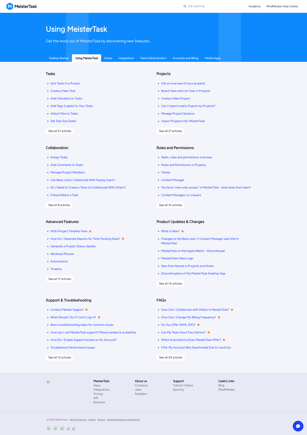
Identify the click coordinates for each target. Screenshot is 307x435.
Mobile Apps (213, 58)
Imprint (92, 419)
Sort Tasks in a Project (65, 83)
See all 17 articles (59, 279)
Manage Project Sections (178, 113)
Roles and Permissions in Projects (183, 165)
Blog (221, 385)
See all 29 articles (170, 357)
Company (141, 385)
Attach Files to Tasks (64, 113)
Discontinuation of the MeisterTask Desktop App (193, 273)
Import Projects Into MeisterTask (183, 121)
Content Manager (172, 180)
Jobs (138, 389)
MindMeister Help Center (282, 6)
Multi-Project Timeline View (68, 231)
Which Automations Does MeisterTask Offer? (191, 340)
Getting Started (59, 58)
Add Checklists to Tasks (66, 98)
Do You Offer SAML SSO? (178, 324)
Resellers (141, 394)
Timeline (55, 269)
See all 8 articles (59, 205)
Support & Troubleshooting (68, 300)
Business (99, 402)
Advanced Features (62, 221)
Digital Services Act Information (123, 419)
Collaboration (57, 147)
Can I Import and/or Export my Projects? (188, 106)
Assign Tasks (59, 157)
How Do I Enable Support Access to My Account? (83, 340)
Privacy (101, 419)
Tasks (50, 73)
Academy (255, 6)
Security (178, 389)
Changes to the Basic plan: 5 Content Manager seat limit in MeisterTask (200, 241)
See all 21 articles (59, 131)
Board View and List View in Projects (185, 91)
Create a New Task (62, 91)
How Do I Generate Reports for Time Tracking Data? (85, 239)
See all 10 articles (170, 205)
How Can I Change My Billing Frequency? (188, 317)
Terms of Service (78, 419)
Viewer (166, 172)
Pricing (98, 394)
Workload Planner (62, 254)
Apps (97, 385)
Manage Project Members (67, 172)
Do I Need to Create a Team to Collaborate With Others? (88, 187)
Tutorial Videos (183, 385)
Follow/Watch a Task (64, 195)
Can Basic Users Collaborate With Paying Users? (82, 180)
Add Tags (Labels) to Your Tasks (71, 106)
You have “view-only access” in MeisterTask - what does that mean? (206, 187)
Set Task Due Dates (63, 121)
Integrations (126, 58)
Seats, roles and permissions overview (186, 157)
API (95, 398)
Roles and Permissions (175, 147)
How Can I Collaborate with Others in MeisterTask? (195, 309)
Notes (108, 58)
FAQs (161, 300)
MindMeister (226, 389)
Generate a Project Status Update (73, 246)
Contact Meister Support (67, 309)
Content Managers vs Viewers (181, 195)
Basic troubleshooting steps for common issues (82, 324)
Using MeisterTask (86, 58)
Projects (164, 73)
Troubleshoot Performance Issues (72, 347)
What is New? (170, 231)
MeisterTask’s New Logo (177, 258)
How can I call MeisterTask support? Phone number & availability (93, 332)
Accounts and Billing (185, 58)
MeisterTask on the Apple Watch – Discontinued (193, 251)
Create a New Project (175, 98)
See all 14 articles (170, 283)
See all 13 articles (59, 357)
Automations (59, 261)
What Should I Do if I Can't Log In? (73, 317)
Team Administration (153, 58)
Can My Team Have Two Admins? (183, 332)
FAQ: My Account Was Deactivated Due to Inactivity (196, 347)
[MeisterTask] (57, 381)
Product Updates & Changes (180, 221)
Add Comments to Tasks (66, 165)
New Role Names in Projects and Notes (187, 266)
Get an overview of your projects (183, 83)
